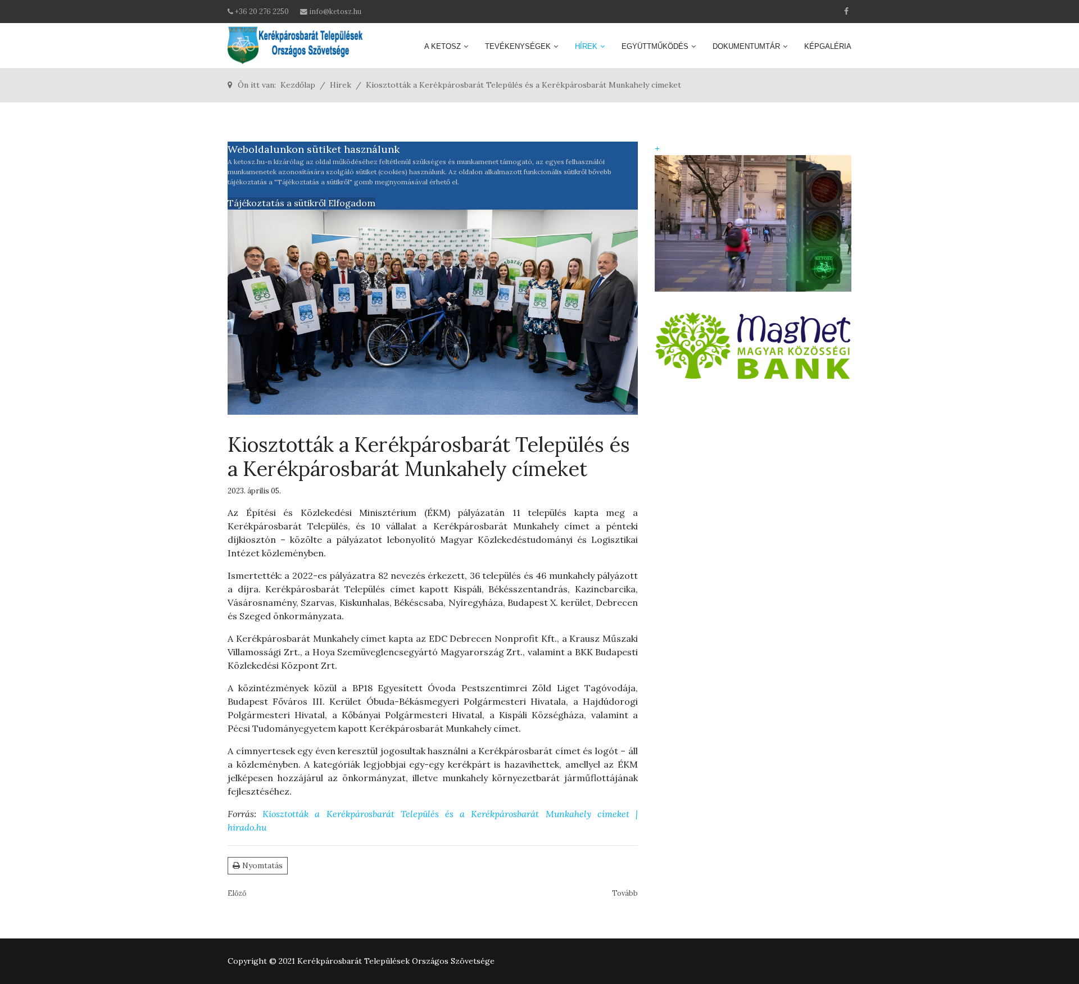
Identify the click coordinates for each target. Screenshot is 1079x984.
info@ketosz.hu (335, 11)
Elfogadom (351, 202)
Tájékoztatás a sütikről (277, 202)
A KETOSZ (442, 46)
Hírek (586, 46)
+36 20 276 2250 (262, 11)
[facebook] (846, 11)
